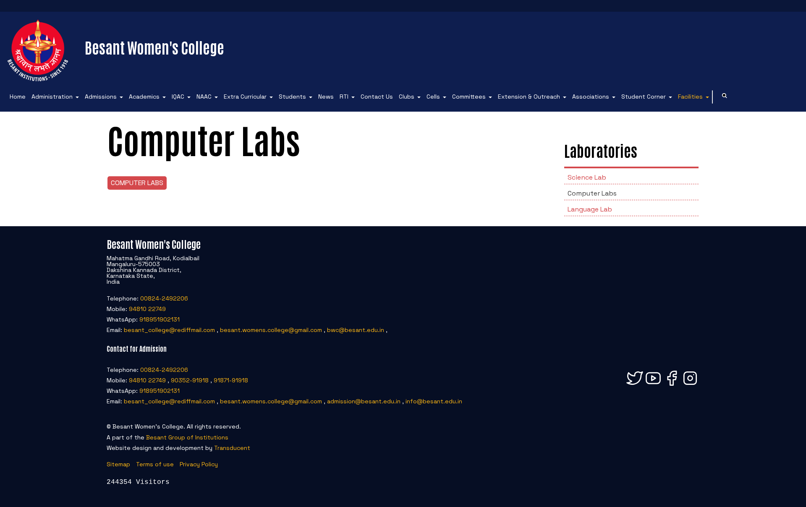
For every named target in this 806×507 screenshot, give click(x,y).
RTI (344, 96)
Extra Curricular (245, 96)
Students (292, 96)
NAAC (204, 96)
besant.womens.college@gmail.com (271, 330)
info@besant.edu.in (434, 401)
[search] (724, 97)
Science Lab (587, 177)
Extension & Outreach (529, 96)
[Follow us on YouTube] (653, 385)
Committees (469, 96)
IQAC (178, 96)
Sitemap (118, 464)
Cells (433, 96)
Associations (590, 96)
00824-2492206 (164, 298)
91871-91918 (231, 380)
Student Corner (643, 96)
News (326, 96)
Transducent (232, 448)
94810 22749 (147, 309)
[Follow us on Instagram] (690, 385)
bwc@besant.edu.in (355, 330)
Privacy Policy (199, 464)
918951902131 (159, 319)
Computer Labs (592, 193)
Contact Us (377, 96)
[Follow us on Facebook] (671, 385)
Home (18, 96)
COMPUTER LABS (137, 182)
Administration (52, 96)
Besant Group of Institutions (187, 437)
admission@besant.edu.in (363, 401)
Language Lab (590, 209)
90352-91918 (190, 380)
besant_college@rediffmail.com (169, 330)
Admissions (101, 96)
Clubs (406, 96)
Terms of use (155, 464)
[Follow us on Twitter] (634, 385)
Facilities (690, 96)
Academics (144, 96)
